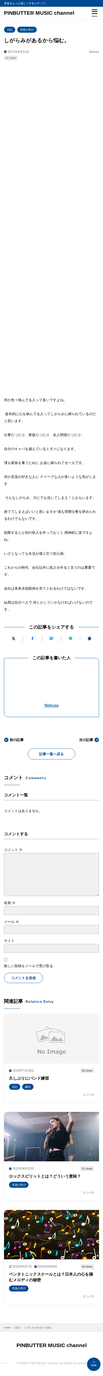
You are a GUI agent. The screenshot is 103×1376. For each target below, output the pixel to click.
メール (11, 922)
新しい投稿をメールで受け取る (28, 966)
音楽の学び (27, 29)
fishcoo (51, 705)
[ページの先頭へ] (93, 1364)
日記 (9, 29)
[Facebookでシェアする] (32, 639)
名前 (10, 903)
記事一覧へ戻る (51, 754)
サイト (9, 941)
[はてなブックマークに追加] (51, 639)
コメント (13, 850)
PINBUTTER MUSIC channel (39, 13)
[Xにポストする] (13, 639)
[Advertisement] (51, 118)
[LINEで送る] (70, 639)
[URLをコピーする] (89, 639)
